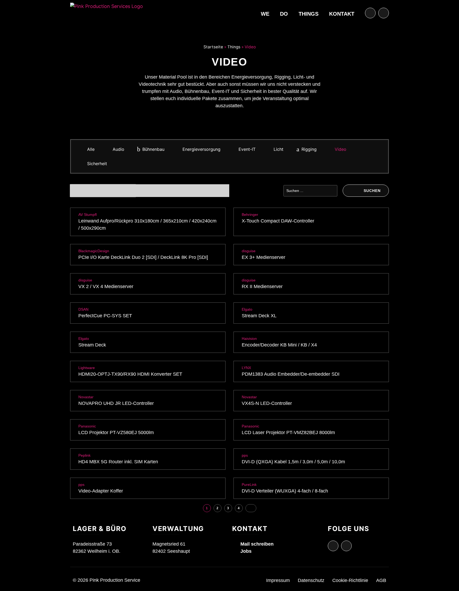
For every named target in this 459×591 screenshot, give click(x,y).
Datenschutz (311, 580)
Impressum (278, 580)
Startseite (213, 46)
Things (308, 14)
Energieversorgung (201, 149)
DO (284, 14)
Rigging (309, 149)
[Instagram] (370, 13)
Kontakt (341, 14)
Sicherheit (97, 163)
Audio (118, 149)
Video (340, 149)
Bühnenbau (153, 149)
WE (265, 14)
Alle (91, 149)
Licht (278, 149)
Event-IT (247, 149)
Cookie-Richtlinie (350, 580)
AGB (381, 580)
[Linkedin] (383, 13)
